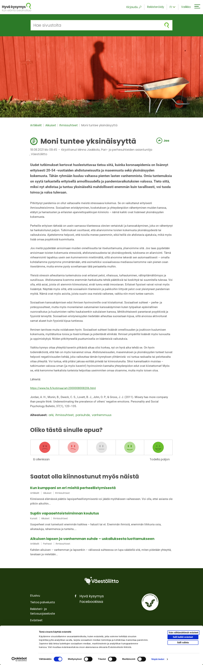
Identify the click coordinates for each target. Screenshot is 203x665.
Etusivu (35, 596)
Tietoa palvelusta (42, 602)
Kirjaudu (132, 7)
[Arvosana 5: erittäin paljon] (158, 447)
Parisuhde (83, 415)
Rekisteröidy (155, 7)
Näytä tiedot (157, 659)
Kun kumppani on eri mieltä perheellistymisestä (73, 487)
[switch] (88, 659)
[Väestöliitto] (101, 581)
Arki (51, 415)
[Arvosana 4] (130, 447)
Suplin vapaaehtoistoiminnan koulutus (64, 513)
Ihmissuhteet (68, 125)
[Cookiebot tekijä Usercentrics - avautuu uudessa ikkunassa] (19, 659)
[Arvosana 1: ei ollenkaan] (44, 447)
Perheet (47, 543)
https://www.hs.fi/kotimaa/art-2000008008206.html (63, 388)
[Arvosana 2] (73, 447)
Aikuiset (51, 125)
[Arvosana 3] (101, 447)
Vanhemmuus (101, 415)
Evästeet (36, 620)
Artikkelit (36, 125)
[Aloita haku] (166, 25)
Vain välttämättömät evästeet (183, 632)
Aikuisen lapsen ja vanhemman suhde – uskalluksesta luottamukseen (92, 538)
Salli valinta (183, 642)
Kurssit (33, 518)
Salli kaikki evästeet (183, 637)
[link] (101, 496)
